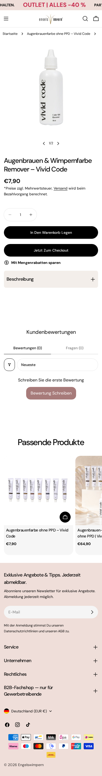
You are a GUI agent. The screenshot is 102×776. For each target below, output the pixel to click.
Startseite (10, 34)
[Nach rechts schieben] (58, 143)
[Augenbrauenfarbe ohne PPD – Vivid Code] (38, 490)
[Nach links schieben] (44, 143)
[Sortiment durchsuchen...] (85, 18)
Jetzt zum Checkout (51, 250)
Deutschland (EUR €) (29, 711)
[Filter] (9, 364)
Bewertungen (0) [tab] (27, 348)
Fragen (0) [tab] (74, 348)
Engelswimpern (31, 764)
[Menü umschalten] (6, 18)
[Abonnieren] (92, 612)
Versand (60, 188)
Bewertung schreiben (51, 393)
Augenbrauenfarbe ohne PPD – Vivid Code (58, 34)
